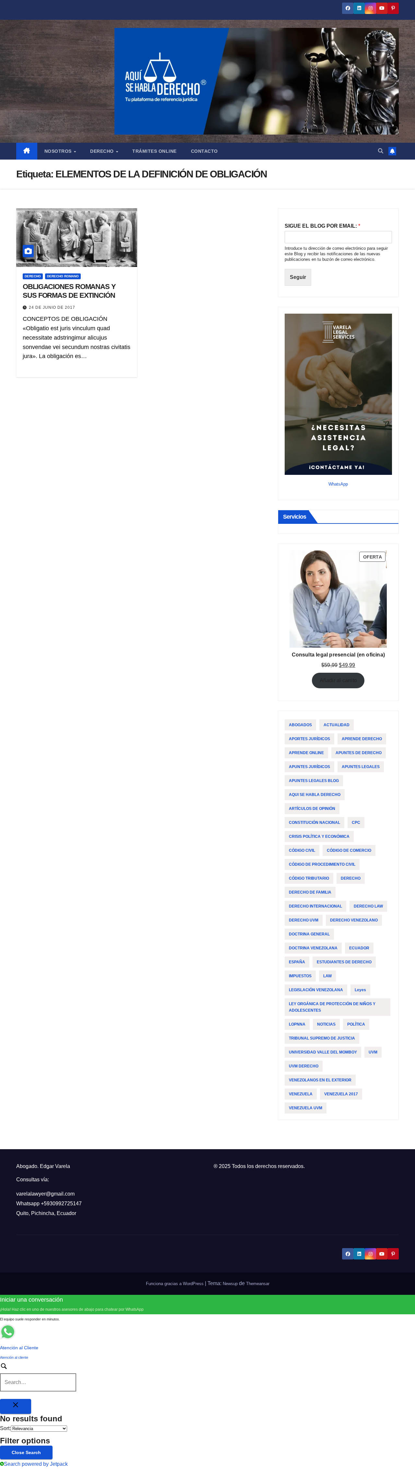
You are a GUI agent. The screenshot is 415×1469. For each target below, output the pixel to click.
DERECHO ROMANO (63, 276)
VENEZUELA (301, 1094)
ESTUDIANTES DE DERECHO (344, 962)
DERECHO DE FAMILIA (310, 892)
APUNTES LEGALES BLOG (314, 780)
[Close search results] (15, 1406)
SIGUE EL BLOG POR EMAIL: (322, 226)
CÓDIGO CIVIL (302, 850)
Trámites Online (154, 151)
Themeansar (257, 1283)
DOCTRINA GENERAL (309, 934)
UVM (373, 1052)
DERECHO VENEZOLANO (354, 920)
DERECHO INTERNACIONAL (315, 906)
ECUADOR (359, 948)
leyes (360, 990)
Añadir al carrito (338, 680)
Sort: (5, 1428)
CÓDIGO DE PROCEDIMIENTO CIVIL (322, 864)
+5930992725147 (61, 1203)
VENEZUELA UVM (305, 1108)
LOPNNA (297, 1024)
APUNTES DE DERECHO (359, 753)
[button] (380, 151)
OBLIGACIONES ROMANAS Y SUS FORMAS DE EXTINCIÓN (69, 291)
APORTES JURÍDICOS (309, 739)
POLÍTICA (356, 1024)
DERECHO (33, 276)
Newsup (230, 1283)
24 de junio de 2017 (52, 307)
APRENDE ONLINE (306, 753)
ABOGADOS (300, 725)
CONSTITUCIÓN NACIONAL (314, 822)
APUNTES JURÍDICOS (309, 767)
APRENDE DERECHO (362, 739)
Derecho (102, 151)
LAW (327, 976)
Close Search (26, 1452)
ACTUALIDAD (337, 725)
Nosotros (58, 151)
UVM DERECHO (303, 1066)
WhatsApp (338, 484)
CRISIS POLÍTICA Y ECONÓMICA (319, 836)
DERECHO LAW (368, 906)
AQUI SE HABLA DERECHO (314, 794)
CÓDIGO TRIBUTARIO (309, 878)
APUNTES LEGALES (361, 767)
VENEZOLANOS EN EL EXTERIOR (320, 1080)
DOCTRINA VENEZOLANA (313, 948)
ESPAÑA (297, 962)
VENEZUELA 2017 (341, 1094)
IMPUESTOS (300, 976)
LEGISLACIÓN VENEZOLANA (316, 990)
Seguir (298, 277)
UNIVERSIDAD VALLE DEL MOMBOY (323, 1052)
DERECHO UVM (303, 920)
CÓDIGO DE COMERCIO (349, 850)
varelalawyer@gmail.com (45, 1194)
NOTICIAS (326, 1024)
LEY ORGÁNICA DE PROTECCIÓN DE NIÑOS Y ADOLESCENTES (332, 1007)
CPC (356, 822)
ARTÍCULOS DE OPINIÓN (312, 808)
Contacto (204, 151)
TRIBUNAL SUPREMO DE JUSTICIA (322, 1038)
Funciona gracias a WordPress (175, 1283)
